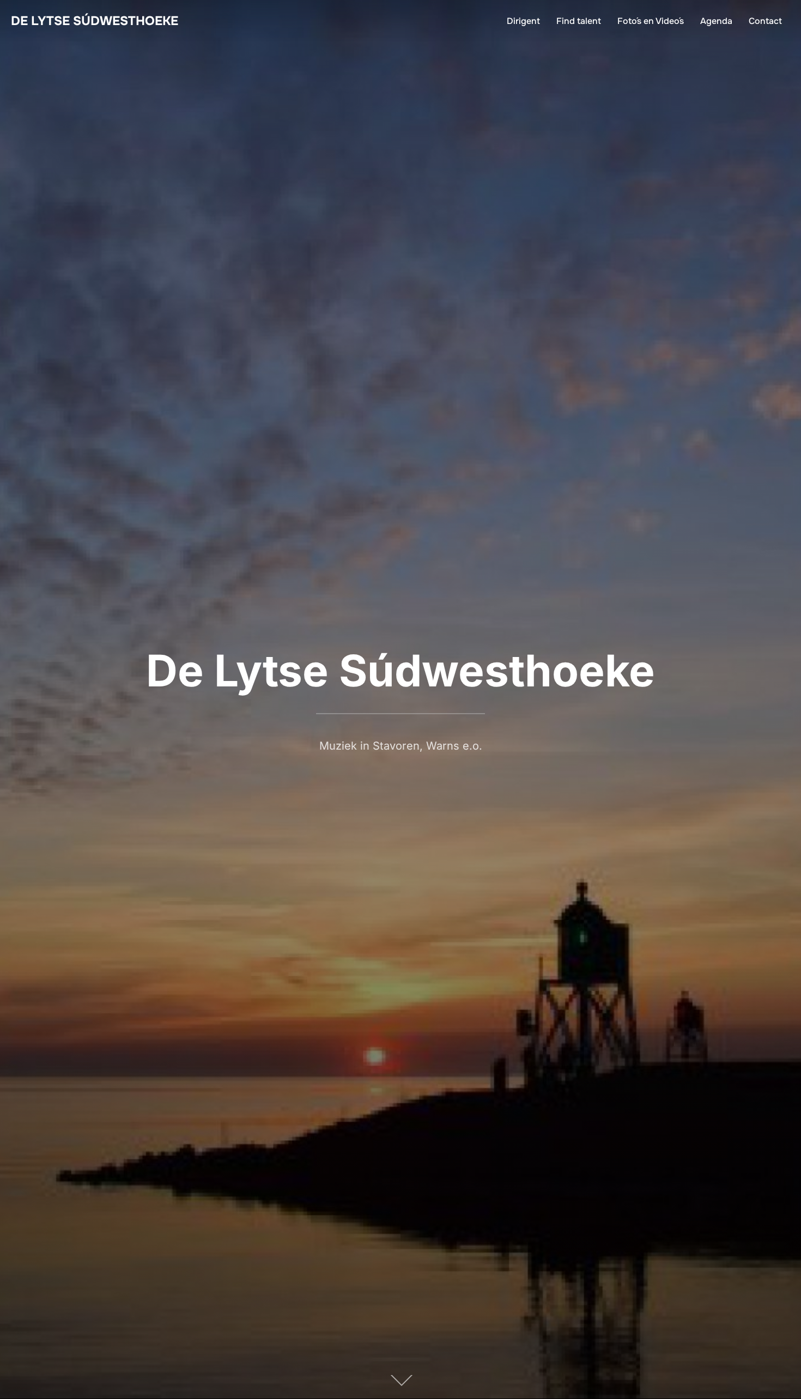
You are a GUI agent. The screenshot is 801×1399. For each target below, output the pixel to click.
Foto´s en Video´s (650, 21)
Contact (765, 21)
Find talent (578, 21)
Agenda (716, 21)
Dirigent (523, 21)
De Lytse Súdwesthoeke (94, 21)
